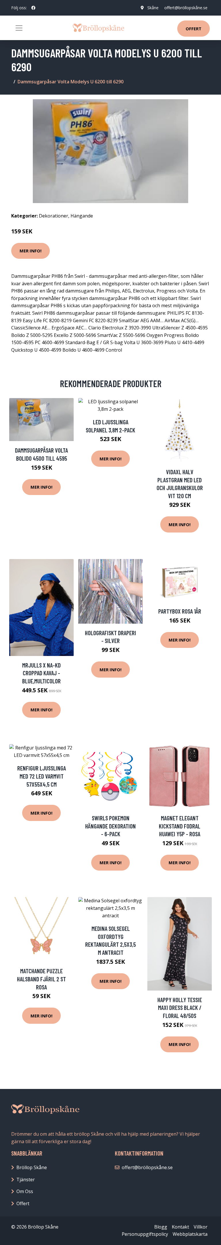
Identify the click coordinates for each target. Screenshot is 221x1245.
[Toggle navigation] (19, 27)
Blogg (160, 1227)
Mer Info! (30, 251)
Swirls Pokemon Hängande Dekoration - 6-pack (110, 825)
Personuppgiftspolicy (145, 1234)
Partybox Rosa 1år (179, 611)
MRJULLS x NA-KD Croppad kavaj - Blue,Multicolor (41, 673)
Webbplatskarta (190, 1234)
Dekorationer (53, 216)
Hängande (82, 216)
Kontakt (180, 1227)
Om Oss (24, 1191)
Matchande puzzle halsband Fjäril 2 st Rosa (41, 978)
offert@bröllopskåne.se (185, 7)
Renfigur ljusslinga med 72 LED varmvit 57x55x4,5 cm (41, 775)
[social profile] (33, 7)
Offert (193, 28)
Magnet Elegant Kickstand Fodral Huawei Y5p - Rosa (179, 825)
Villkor (200, 1227)
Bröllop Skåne (31, 1167)
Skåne (153, 7)
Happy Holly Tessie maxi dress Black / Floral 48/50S (179, 1007)
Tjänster (25, 1179)
